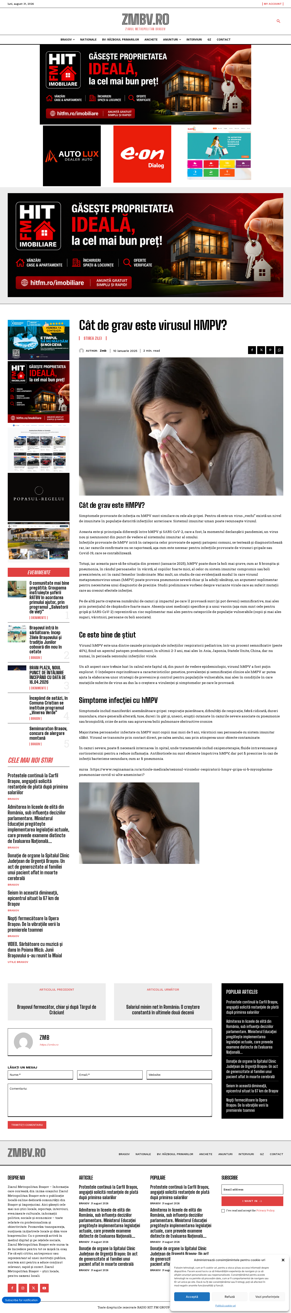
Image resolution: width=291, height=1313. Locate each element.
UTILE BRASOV (18, 962)
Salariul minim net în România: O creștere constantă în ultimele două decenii (163, 1009)
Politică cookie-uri (225, 1305)
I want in (250, 1201)
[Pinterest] (270, 350)
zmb (103, 350)
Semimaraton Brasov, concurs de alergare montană (48, 733)
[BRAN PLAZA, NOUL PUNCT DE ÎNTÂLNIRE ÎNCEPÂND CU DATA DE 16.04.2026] (17, 673)
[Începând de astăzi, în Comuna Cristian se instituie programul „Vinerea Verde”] (17, 704)
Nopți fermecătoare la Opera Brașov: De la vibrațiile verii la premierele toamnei (34, 924)
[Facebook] (252, 350)
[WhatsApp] (279, 350)
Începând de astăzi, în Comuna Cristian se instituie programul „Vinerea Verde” (48, 705)
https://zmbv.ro (49, 1044)
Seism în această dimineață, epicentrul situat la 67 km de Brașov (33, 898)
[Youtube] (44, 1288)
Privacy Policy (265, 1210)
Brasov (35, 657)
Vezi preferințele (267, 1297)
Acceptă (192, 1297)
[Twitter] (261, 350)
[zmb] (82, 350)
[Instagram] (22, 1288)
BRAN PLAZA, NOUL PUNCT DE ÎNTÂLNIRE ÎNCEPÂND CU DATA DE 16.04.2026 (47, 675)
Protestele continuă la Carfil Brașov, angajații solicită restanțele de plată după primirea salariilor (38, 784)
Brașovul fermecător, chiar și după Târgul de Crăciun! (56, 1009)
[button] (283, 1260)
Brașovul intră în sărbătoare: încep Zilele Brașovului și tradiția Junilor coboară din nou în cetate (45, 639)
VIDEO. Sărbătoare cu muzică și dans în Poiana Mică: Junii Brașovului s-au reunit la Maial (35, 949)
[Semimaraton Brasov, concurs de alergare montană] (17, 734)
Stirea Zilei (93, 338)
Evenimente (38, 617)
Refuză (230, 1297)
